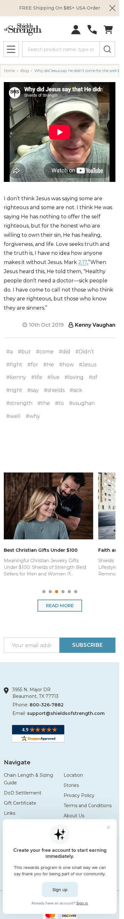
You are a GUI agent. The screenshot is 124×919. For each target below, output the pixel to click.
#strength (19, 403)
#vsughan (82, 403)
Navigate (17, 762)
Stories (71, 785)
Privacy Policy (79, 795)
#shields (54, 390)
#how (66, 365)
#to (59, 403)
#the (44, 403)
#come (45, 352)
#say (33, 390)
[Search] (107, 49)
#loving (74, 377)
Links (9, 813)
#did (64, 352)
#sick (76, 390)
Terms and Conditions (88, 805)
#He (48, 365)
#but (24, 352)
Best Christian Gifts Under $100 (41, 550)
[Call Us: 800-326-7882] (92, 29)
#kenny (16, 377)
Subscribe (87, 645)
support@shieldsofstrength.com (66, 713)
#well (13, 416)
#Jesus (87, 365)
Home (9, 70)
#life (36, 377)
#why (33, 416)
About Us (74, 816)
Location (73, 775)
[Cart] (108, 29)
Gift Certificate (20, 803)
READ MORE (60, 605)
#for (32, 365)
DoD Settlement (22, 793)
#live (53, 377)
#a (9, 352)
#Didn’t (84, 352)
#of (93, 377)
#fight (14, 365)
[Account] (76, 29)
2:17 (82, 262)
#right (14, 390)
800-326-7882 (47, 705)
